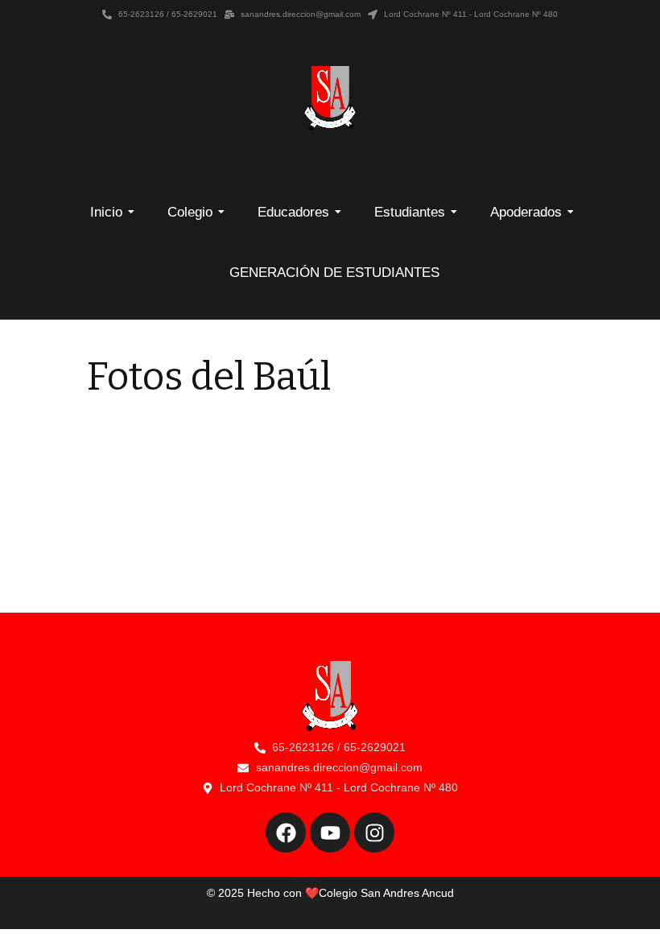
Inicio (106, 212)
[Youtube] (330, 832)
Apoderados (526, 212)
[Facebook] (286, 832)
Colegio (189, 212)
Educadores (293, 212)
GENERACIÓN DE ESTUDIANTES (334, 272)
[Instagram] (374, 832)
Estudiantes (409, 212)
